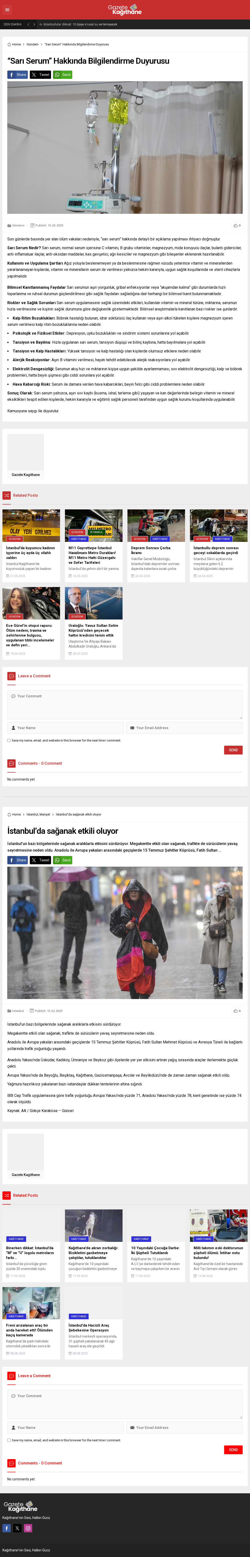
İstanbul (96, 532)
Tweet (44, 75)
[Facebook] (6, 1528)
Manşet (45, 814)
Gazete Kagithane (26, 475)
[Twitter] (17, 1528)
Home (16, 44)
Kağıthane (78, 539)
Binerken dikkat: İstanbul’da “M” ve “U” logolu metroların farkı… (86, 24)
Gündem (33, 44)
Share (21, 75)
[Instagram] (28, 1528)
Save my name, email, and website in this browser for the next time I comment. (66, 740)
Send (66, 75)
